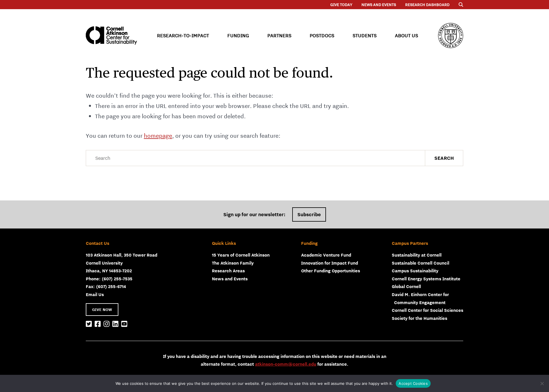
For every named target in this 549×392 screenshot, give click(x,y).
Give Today (341, 4)
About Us (406, 35)
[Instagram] (107, 324)
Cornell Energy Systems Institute (426, 278)
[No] (542, 383)
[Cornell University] (450, 35)
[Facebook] (98, 324)
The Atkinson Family (233, 263)
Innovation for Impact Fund (329, 263)
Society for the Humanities (419, 318)
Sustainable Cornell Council (420, 263)
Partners (279, 35)
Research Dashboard (427, 4)
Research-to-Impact (183, 35)
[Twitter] (89, 324)
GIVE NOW (102, 309)
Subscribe (309, 214)
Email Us (95, 294)
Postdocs (322, 35)
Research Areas (228, 270)
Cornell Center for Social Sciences (427, 310)
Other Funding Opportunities (330, 270)
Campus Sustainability (415, 270)
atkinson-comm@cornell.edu (285, 364)
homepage (158, 135)
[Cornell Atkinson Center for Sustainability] (111, 35)
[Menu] (461, 4)
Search (444, 158)
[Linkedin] (115, 324)
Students (365, 35)
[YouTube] (124, 324)
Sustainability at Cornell (416, 255)
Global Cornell (406, 286)
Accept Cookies (413, 383)
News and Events (378, 4)
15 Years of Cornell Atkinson (241, 255)
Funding (238, 35)
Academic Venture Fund (326, 255)
